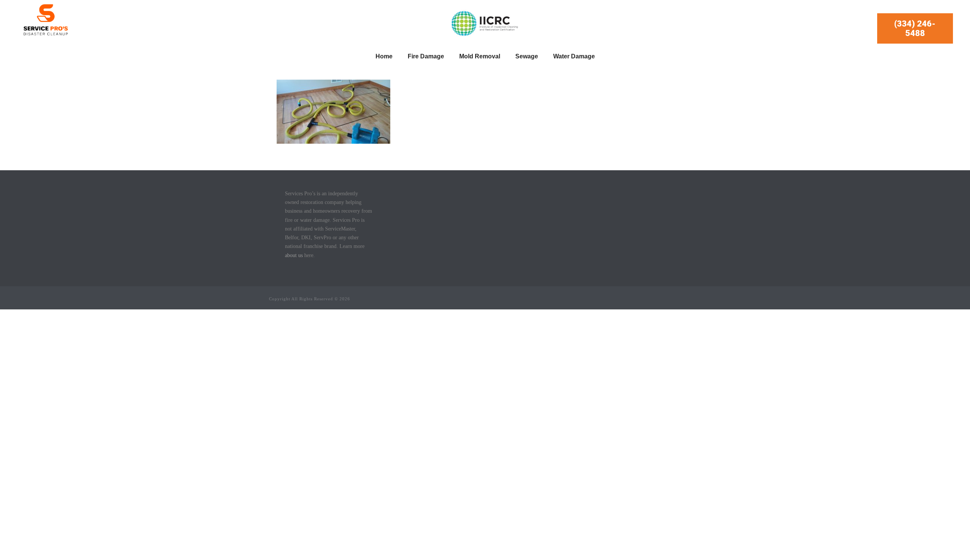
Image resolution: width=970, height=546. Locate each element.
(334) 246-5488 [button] (915, 28)
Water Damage (574, 56)
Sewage (526, 56)
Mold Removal (479, 56)
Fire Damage (426, 56)
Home (384, 56)
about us (294, 255)
